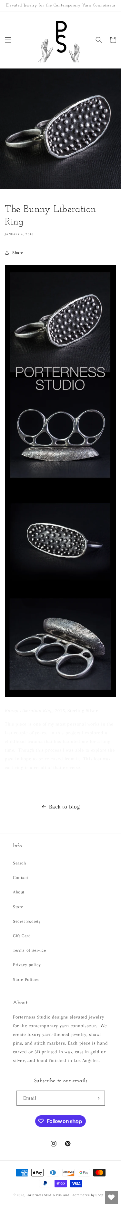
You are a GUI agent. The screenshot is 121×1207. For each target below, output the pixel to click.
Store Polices (26, 979)
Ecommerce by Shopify (89, 1195)
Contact (20, 877)
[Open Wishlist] (111, 1197)
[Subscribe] (97, 1098)
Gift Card (22, 935)
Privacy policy (27, 964)
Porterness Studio (40, 1195)
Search (19, 863)
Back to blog (64, 806)
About (19, 892)
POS (59, 1195)
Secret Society (27, 921)
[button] (8, 40)
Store (18, 906)
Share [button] (17, 252)
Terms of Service (29, 950)
